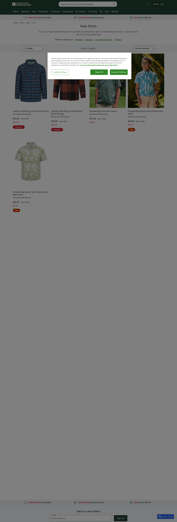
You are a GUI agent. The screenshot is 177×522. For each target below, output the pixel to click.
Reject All (99, 72)
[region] (89, 65)
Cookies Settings (60, 72)
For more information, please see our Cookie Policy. (99, 65)
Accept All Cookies (118, 72)
